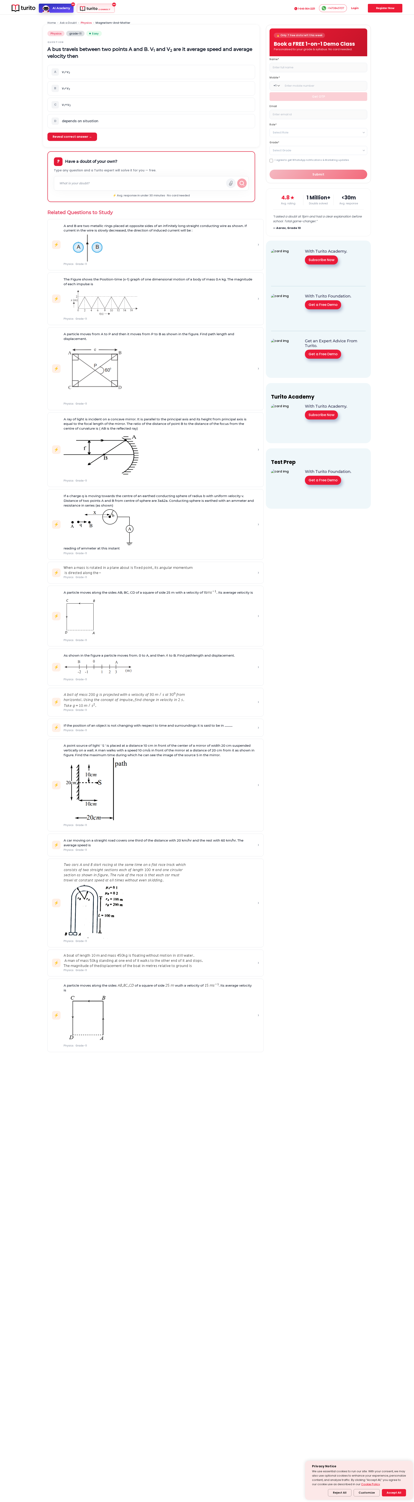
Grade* (274, 142)
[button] (151, 72)
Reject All (340, 1493)
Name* (274, 59)
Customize (367, 1493)
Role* (273, 124)
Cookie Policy (370, 1484)
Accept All (394, 1493)
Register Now (385, 8)
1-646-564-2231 (306, 8)
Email (273, 106)
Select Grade (282, 150)
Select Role (281, 132)
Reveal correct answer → (72, 137)
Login (355, 8)
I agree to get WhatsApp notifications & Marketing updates (312, 159)
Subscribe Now (321, 259)
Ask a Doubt (68, 23)
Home (51, 23)
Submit (318, 174)
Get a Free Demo (323, 304)
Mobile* (275, 77)
